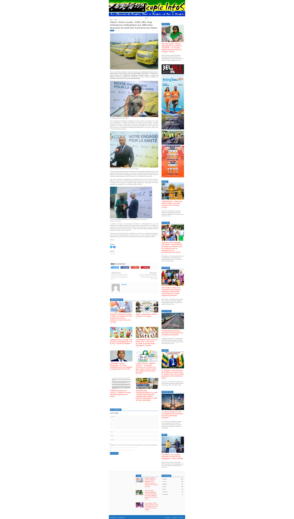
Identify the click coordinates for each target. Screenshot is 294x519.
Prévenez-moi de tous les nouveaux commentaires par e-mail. (124, 447)
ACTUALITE (165, 24)
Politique (172, 484)
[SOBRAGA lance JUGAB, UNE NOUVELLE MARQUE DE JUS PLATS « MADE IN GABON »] (121, 332)
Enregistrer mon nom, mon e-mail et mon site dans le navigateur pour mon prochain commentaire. (134, 445)
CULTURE (165, 350)
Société (172, 486)
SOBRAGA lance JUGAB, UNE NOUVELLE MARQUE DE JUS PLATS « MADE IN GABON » (121, 341)
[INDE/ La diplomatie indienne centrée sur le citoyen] (147, 306)
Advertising (174, 517)
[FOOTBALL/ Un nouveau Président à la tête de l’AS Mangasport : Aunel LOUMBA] (173, 444)
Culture (172, 489)
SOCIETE (165, 182)
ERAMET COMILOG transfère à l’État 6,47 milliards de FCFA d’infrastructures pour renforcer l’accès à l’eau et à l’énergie (121, 318)
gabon (116, 263)
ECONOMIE (165, 268)
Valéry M (124, 285)
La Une (115, 19)
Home (111, 19)
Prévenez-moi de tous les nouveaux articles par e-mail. (122, 450)
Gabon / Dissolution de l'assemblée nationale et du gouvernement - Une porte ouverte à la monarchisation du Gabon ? (119, 276)
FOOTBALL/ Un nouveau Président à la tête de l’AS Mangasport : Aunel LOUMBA (172, 456)
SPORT (164, 435)
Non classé (172, 494)
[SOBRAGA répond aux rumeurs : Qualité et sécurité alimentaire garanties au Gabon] (121, 383)
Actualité (172, 479)
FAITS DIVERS (166, 311)
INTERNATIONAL (167, 392)
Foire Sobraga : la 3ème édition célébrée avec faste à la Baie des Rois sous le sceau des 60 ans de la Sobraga (151, 506)
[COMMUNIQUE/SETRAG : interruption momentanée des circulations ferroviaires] (173, 320)
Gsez (120, 263)
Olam (124, 263)
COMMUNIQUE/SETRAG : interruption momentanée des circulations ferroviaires (172, 333)
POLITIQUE (165, 223)
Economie (172, 491)
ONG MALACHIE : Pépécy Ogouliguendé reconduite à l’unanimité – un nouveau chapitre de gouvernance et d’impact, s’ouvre (172, 47)
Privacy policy (167, 517)
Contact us (181, 517)
